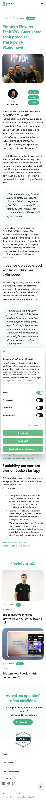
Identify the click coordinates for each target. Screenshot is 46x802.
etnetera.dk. (8, 257)
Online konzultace (23, 722)
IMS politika (31, 797)
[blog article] (23, 585)
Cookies (5, 797)
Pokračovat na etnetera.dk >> (17, 545)
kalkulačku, (36, 289)
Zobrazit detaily (31, 425)
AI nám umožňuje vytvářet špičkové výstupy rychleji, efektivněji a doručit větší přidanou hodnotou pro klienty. (22, 454)
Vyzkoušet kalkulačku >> (14, 542)
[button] (42, 4)
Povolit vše (23, 433)
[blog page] (6, 18)
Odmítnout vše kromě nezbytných (23, 449)
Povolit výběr (23, 441)
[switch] (39, 400)
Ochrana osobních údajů (18, 797)
